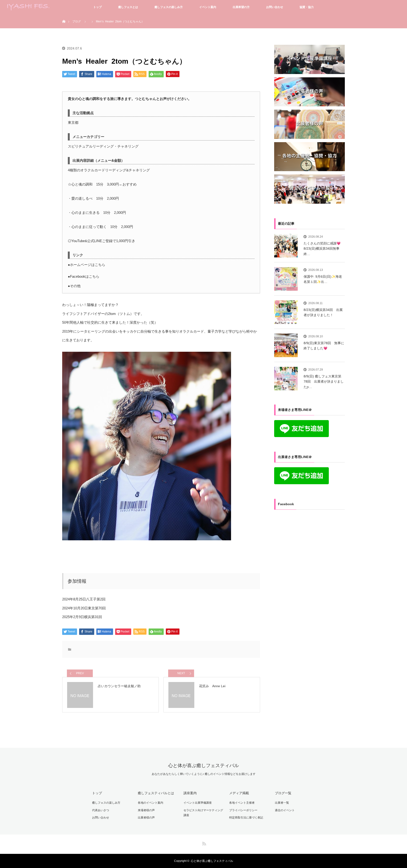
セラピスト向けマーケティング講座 (203, 813)
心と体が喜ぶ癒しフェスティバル (203, 765)
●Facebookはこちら (83, 276)
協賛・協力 (307, 7)
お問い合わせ (274, 7)
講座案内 (190, 793)
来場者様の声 (146, 810)
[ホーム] (63, 16)
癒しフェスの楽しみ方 (169, 7)
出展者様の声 (146, 817)
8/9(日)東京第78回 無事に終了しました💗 (324, 345)
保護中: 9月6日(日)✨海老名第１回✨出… (323, 279)
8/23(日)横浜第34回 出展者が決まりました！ (323, 312)
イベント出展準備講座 (197, 802)
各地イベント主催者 (242, 802)
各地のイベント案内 (150, 802)
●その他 (74, 286)
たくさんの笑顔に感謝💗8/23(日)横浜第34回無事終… (322, 248)
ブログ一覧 (283, 793)
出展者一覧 (282, 802)
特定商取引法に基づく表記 (246, 817)
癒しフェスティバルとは (156, 793)
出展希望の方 (241, 7)
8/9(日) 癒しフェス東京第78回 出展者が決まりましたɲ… (324, 381)
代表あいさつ (100, 810)
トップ (97, 7)
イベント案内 (207, 7)
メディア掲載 (239, 793)
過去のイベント (285, 810)
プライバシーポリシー (243, 810)
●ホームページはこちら (86, 265)
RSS (203, 842)
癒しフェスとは (128, 7)
